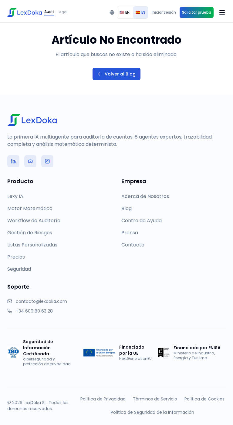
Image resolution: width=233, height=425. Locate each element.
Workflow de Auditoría (33, 220)
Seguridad (19, 269)
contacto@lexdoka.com (41, 301)
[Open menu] (222, 12)
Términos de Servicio (155, 399)
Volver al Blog (120, 74)
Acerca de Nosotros (145, 196)
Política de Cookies (204, 399)
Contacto (132, 244)
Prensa (129, 232)
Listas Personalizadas (32, 244)
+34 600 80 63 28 (34, 311)
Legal (62, 12)
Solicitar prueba (196, 12)
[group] (132, 12)
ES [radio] (140, 12)
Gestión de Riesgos (29, 232)
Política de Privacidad (103, 399)
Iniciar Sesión (164, 12)
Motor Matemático (29, 208)
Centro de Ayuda (141, 220)
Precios (16, 256)
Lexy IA (15, 196)
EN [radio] (125, 12)
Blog (126, 208)
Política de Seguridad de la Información (152, 412)
